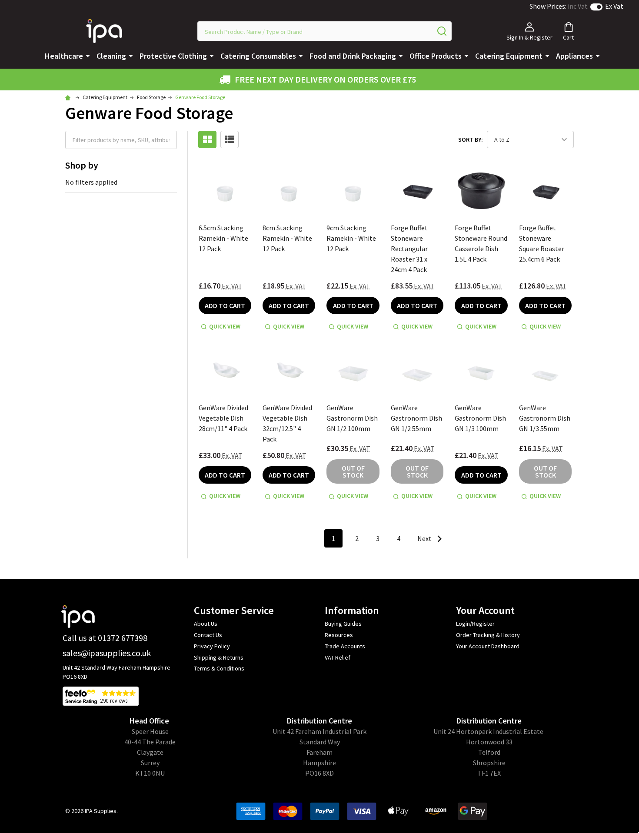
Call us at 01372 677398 (105, 637)
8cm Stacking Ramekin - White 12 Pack (287, 238)
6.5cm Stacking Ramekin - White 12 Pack (223, 238)
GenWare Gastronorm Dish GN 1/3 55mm (544, 418)
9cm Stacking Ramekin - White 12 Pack (351, 238)
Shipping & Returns (218, 657)
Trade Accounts (345, 646)
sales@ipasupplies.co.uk (107, 652)
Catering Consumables (258, 56)
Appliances (574, 56)
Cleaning (111, 56)
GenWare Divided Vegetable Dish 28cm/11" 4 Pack (223, 418)
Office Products (435, 56)
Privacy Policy (212, 646)
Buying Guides (343, 623)
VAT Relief (337, 657)
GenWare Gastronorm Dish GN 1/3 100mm (480, 418)
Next (425, 538)
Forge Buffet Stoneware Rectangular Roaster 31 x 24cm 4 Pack (409, 248)
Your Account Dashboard (487, 646)
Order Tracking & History (488, 635)
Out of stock (353, 471)
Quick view (224, 326)
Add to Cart (225, 305)
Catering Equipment (508, 56)
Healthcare (64, 56)
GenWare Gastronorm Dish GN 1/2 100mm (352, 418)
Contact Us (208, 635)
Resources (339, 635)
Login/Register (475, 623)
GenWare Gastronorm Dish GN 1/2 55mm (416, 418)
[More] (88, 55)
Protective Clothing (173, 56)
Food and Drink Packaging (353, 56)
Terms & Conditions (219, 668)
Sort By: (470, 139)
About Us (205, 623)
